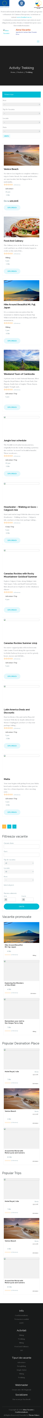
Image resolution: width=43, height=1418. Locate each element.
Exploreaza (12, 207)
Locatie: (7, 868)
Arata (6, 136)
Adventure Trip (11, 394)
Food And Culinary (13, 240)
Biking (21, 1343)
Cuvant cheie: (9, 843)
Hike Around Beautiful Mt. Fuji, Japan (14, 946)
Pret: (6, 877)
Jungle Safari (21, 1370)
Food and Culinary (21, 1346)
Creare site (16, 1390)
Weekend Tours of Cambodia (19, 374)
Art (21, 1350)
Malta (7, 779)
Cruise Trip (9, 527)
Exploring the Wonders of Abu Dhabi (14, 984)
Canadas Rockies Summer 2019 (20, 643)
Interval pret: (9, 885)
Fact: (6, 851)
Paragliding (21, 1366)
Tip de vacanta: (10, 860)
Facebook (26, 1399)
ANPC (21, 1323)
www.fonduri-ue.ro (24, 17)
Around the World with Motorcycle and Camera (15, 1152)
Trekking (21, 1339)
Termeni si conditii (21, 1319)
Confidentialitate (21, 1315)
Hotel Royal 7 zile (12, 1072)
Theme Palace (34, 1415)
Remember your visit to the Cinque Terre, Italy (14, 1022)
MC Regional (26, 1390)
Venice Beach (11, 169)
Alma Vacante (23, 30)
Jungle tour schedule (15, 440)
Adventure (9, 189)
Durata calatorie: (10, 893)
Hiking (8, 258)
